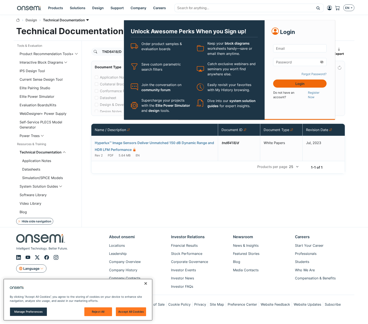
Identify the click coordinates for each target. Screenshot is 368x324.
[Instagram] (56, 257)
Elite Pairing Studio (35, 88)
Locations (117, 245)
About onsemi (122, 237)
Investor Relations (188, 237)
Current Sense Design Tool (41, 79)
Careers (302, 237)
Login (300, 83)
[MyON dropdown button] (330, 8)
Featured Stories (246, 253)
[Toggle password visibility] (322, 62)
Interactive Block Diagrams (41, 62)
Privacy (200, 304)
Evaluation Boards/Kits (38, 105)
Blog (23, 212)
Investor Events (183, 270)
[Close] (145, 283)
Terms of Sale (153, 304)
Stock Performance (186, 253)
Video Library (30, 203)
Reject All (98, 311)
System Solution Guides (39, 186)
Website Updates (307, 304)
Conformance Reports (118, 91)
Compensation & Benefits (315, 278)
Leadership (118, 253)
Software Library (33, 195)
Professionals (305, 253)
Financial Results (184, 245)
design (154, 110)
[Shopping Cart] (339, 8)
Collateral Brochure (115, 84)
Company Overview (125, 262)
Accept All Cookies (131, 311)
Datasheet (108, 98)
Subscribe (333, 304)
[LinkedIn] (19, 257)
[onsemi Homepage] (29, 8)
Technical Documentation (41, 152)
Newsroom (243, 237)
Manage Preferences (28, 311)
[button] (318, 8)
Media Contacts (246, 270)
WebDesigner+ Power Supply (43, 113)
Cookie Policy (179, 304)
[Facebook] (47, 257)
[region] (77, 300)
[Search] (95, 52)
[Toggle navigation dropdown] (76, 53)
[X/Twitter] (38, 257)
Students (302, 262)
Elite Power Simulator (172, 105)
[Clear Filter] (339, 66)
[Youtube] (29, 257)
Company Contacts (124, 278)
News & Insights (246, 245)
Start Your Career (309, 245)
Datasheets (31, 169)
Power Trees (30, 136)
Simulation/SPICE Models (42, 178)
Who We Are (305, 270)
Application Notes (36, 161)
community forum (155, 90)
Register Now (313, 94)
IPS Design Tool (32, 71)
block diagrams (237, 43)
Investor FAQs (182, 286)
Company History (123, 270)
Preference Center (242, 304)
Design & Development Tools (123, 104)
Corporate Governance (189, 262)
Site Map (217, 304)
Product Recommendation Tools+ (47, 54)
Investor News (182, 278)
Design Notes (111, 111)
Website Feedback (275, 304)
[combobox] (244, 8)
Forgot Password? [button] (314, 74)
